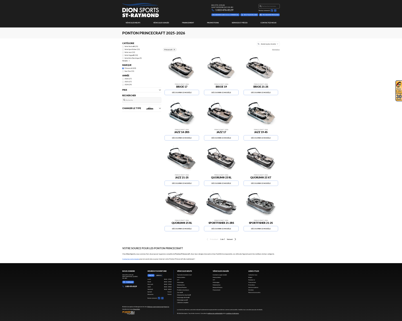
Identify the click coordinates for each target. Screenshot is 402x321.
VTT (178, 280)
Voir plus (125, 61)
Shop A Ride (136, 309)
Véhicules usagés (161, 23)
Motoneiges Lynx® (182, 300)
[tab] (151, 275)
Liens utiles (253, 271)
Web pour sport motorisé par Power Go (158, 306)
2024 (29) (128, 84)
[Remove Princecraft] (174, 49)
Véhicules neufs (133, 23)
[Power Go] (145, 312)
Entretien (251, 290)
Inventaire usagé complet (220, 275)
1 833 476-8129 (224, 9)
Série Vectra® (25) (131, 46)
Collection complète (182, 302)
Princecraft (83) (130, 68)
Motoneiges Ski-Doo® (183, 297)
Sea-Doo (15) (129, 71)
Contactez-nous (268, 23)
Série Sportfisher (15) (132, 49)
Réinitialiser (276, 49)
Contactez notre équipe (130, 259)
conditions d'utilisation (232, 313)
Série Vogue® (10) (131, 55)
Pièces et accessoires (254, 292)
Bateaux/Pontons (182, 287)
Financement (188, 23)
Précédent (214, 239)
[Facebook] (272, 10)
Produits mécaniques (183, 290)
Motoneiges (180, 282)
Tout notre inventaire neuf (184, 275)
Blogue (250, 277)
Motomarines (181, 285)
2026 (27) (128, 79)
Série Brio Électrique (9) (133, 58)
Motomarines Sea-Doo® (184, 295)
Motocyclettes (181, 277)
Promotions (213, 23)
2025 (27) (128, 82)
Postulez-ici (251, 280)
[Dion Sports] (140, 10)
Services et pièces (239, 23)
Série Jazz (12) (130, 52)
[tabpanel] (159, 286)
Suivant (230, 239)
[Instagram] (275, 10)
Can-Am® (180, 292)
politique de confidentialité (215, 313)
